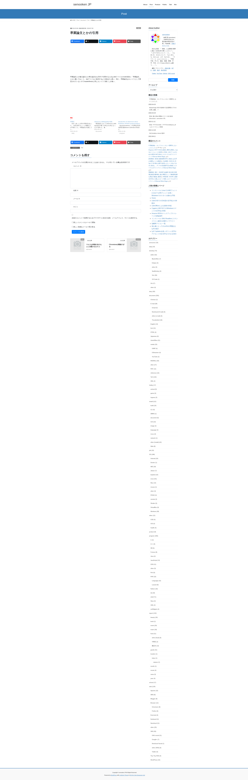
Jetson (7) (154, 470)
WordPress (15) (155, 760)
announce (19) (153, 242)
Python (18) (154, 589)
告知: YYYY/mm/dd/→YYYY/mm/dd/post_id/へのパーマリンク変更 (162, 126)
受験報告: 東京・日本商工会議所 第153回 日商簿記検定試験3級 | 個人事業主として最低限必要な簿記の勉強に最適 (163, 174)
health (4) (153, 528)
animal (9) (154, 389)
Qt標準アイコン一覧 (159, 223)
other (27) (154, 365)
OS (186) (152, 454)
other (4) (153, 287)
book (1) (153, 621)
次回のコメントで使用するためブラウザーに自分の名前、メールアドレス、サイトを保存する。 (105, 218)
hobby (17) (152, 385)
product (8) (152, 532)
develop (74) (153, 250)
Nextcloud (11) (155, 723)
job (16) (151, 450)
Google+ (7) (155, 739)
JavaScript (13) (155, 560)
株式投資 (164, 70)
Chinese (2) (154, 299)
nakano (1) (156, 662)
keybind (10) (154, 474)
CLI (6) (153, 409)
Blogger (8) (154, 698)
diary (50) (152, 291)
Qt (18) (153, 593)
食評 (158, 70)
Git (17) (153, 283)
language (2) (154, 430)
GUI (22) (153, 422)
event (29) (154, 625)
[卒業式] (82, 127)
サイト (75, 207)
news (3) (153, 674)
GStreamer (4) (156, 352)
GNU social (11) (157, 735)
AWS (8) (153, 694)
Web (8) (153, 446)
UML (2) (153, 605)
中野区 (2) (155, 642)
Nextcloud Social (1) (158, 743)
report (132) (153, 613)
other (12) (152, 515)
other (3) (153, 491)
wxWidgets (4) (155, 609)
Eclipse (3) (155, 263)
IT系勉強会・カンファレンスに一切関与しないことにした (162, 100)
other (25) (154, 727)
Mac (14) (153, 483)
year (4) (153, 678)
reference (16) (155, 373)
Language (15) (156, 580)
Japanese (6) (155, 336)
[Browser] (134, 242)
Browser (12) (154, 703)
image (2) (153, 426)
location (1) (154, 654)
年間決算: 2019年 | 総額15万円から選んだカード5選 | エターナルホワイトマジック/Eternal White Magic (163, 179)
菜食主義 (167, 68)
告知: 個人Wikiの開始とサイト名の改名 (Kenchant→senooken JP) (161, 117)
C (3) (152, 540)
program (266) (153, 536)
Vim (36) (154, 275)
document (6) (155, 417)
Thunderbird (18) (157, 320)
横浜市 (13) (155, 646)
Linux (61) (154, 479)
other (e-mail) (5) (157, 316)
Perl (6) (153, 572)
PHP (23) (153, 576)
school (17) (152, 682)
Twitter (154, 73)
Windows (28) (155, 511)
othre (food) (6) (156, 637)
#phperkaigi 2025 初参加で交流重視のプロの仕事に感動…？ (163, 109)
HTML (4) (153, 332)
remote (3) (154, 499)
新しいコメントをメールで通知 (84, 222)
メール (76, 199)
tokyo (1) (154, 658)
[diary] (77, 242)
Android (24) (154, 458)
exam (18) (154, 629)
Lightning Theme (123, 775)
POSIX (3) (154, 495)
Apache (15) (154, 690)
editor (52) (154, 255)
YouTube (159, 73)
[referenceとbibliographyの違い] (106, 126)
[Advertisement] (105, 59)
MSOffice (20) (155, 361)
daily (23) (152, 246)
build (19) (153, 405)
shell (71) (153, 597)
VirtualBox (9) (155, 507)
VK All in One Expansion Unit (137, 775)
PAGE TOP (240, 755)
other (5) (154, 267)
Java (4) (153, 556)
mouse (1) (154, 487)
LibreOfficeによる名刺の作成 (161, 205)
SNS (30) (153, 731)
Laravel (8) (155, 585)
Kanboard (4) (155, 719)
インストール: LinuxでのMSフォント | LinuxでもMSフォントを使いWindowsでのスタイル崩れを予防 (164, 193)
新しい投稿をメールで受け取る (84, 227)
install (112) (152, 401)
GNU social (171, 73)
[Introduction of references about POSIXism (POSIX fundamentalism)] (130, 127)
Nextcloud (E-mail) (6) (158, 312)
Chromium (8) (156, 707)
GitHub (165, 73)
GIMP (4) (155, 348)
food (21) (153, 633)
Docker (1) (154, 462)
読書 (154, 70)
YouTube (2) (155, 356)
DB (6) (153, 548)
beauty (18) (154, 617)
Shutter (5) (154, 503)
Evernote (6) (154, 715)
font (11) (153, 328)
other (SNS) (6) (156, 747)
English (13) (154, 324)
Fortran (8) (154, 552)
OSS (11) (153, 564)
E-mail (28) (154, 303)
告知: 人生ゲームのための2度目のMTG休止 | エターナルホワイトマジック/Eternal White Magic (163, 154)
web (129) (152, 686)
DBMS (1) (154, 413)
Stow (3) (153, 601)
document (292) (154, 295)
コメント (77, 166)
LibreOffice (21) (155, 340)
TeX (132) (154, 377)
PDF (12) (153, 369)
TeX (138, 28)
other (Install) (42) (156, 442)
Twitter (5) (155, 752)
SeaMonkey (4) (156, 271)
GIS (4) (153, 523)
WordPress (114, 775)
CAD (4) (153, 519)
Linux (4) (153, 434)
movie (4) (153, 670)
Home (154, 198)
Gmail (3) (155, 307)
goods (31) (154, 650)
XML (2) (153, 381)
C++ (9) (153, 544)
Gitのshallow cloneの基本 (157, 133)
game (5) (153, 393)
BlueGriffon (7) (156, 259)
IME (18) (153, 466)
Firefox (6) (155, 711)
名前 (75, 190)
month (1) (154, 666)
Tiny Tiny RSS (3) (156, 756)
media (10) (154, 344)
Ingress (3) (154, 397)
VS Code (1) (155, 279)
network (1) (154, 438)
